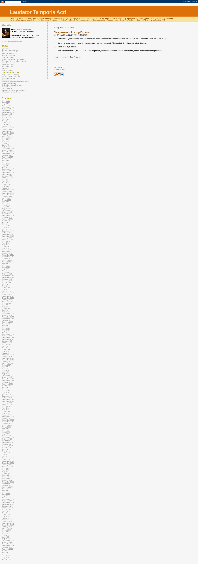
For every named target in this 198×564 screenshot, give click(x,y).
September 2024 (8, 520)
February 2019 (7, 404)
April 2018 (6, 387)
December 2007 (8, 174)
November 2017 (8, 379)
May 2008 (5, 183)
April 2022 (6, 470)
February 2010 (7, 219)
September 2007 (8, 169)
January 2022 (7, 465)
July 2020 (5, 434)
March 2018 (6, 386)
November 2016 (8, 358)
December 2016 (8, 360)
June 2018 (6, 391)
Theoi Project (7, 88)
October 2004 (7, 109)
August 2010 (6, 229)
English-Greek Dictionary (11, 76)
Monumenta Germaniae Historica (14, 61)
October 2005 (7, 129)
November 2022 (8, 482)
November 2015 (8, 337)
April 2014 (6, 305)
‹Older (62, 69)
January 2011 (7, 238)
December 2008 (8, 195)
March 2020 (6, 427)
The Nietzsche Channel (10, 63)
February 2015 (7, 322)
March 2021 (6, 447)
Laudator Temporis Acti (38, 12)
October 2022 (7, 480)
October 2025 (7, 542)
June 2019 (6, 411)
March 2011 (6, 241)
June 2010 (6, 226)
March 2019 (6, 406)
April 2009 (6, 202)
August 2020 (6, 435)
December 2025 (8, 545)
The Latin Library (8, 57)
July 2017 (5, 372)
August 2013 (6, 291)
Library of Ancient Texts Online (13, 59)
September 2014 (8, 313)
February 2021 (7, 446)
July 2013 (5, 289)
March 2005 (6, 117)
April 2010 (6, 222)
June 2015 (6, 329)
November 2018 (8, 399)
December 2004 (8, 112)
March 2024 (6, 509)
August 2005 (6, 126)
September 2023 (8, 499)
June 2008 (6, 184)
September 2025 (8, 540)
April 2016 (6, 346)
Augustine (5, 48)
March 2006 (6, 138)
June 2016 (6, 349)
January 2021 (7, 444)
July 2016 (5, 351)
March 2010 (6, 221)
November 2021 (8, 461)
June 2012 (6, 267)
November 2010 (8, 234)
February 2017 (7, 363)
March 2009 (6, 200)
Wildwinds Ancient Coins (11, 92)
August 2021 (6, 456)
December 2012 (8, 277)
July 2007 (5, 166)
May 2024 (5, 513)
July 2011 (5, 248)
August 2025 (6, 539)
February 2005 (7, 116)
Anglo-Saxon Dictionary (10, 75)
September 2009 (8, 210)
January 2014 (7, 300)
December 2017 (8, 380)
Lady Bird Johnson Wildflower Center (15, 82)
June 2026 (6, 556)
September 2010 (8, 231)
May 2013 (5, 286)
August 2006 (6, 147)
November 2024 (8, 523)
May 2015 (5, 327)
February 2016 (7, 343)
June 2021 (6, 453)
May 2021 (5, 451)
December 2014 (8, 319)
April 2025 (6, 532)
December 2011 (8, 257)
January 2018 (7, 382)
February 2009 (7, 198)
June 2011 (6, 246)
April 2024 (6, 511)
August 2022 (6, 477)
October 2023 (7, 501)
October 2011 (7, 253)
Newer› (56, 69)
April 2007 (6, 160)
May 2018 (5, 389)
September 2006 (8, 148)
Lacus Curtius (7, 80)
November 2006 (8, 152)
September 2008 (8, 190)
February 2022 (7, 466)
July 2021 (5, 454)
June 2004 (6, 102)
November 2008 (8, 193)
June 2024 (6, 515)
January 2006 (7, 135)
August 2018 (6, 394)
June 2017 (6, 370)
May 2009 (5, 203)
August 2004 (6, 105)
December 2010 (8, 236)
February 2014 (7, 301)
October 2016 (7, 356)
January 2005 (7, 114)
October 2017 (7, 377)
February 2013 (7, 281)
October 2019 (7, 418)
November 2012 (8, 276)
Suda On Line (7, 87)
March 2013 (6, 282)
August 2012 (6, 270)
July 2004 (5, 104)
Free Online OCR (8, 78)
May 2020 (5, 430)
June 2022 (6, 473)
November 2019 (8, 420)
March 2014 (6, 303)
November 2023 (8, 502)
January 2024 (7, 506)
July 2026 (5, 557)
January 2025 (7, 527)
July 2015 (5, 331)
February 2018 (7, 384)
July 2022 (5, 475)
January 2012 (7, 258)
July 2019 (5, 413)
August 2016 (6, 353)
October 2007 (7, 171)
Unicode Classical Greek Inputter (14, 90)
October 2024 (7, 521)
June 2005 (6, 123)
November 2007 (8, 172)
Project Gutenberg (8, 70)
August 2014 (6, 312)
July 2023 (5, 496)
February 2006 (7, 136)
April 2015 (6, 325)
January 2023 (7, 485)
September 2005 (8, 128)
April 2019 (6, 408)
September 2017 (8, 375)
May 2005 (5, 121)
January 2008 (7, 176)
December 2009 (8, 215)
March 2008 (6, 179)
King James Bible (8, 55)
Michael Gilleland (23, 29)
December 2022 (8, 484)
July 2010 (5, 227)
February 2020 (7, 425)
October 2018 (7, 398)
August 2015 (6, 332)
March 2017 (6, 365)
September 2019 (8, 417)
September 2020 (8, 437)
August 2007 (6, 167)
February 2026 (7, 549)
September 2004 (8, 107)
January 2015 (7, 320)
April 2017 (6, 367)
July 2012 (5, 269)
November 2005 (8, 131)
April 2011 (5, 243)
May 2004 (5, 100)
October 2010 (7, 233)
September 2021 (8, 458)
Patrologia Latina (8, 66)
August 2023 (6, 497)
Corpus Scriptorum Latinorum (13, 52)
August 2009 (6, 209)
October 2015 (7, 336)
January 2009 (7, 196)
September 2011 (8, 251)
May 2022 (5, 472)
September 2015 (8, 334)
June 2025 (6, 535)
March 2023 (6, 489)
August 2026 (6, 559)
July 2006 (5, 145)
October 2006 (7, 150)
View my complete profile (12, 41)
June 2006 (6, 143)
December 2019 (8, 422)
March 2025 (6, 530)
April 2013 (6, 284)
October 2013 (7, 294)
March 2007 (6, 159)
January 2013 (7, 279)
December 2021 (8, 463)
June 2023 (6, 494)
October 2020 (7, 439)
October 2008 (7, 191)
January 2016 (7, 341)
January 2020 (7, 423)
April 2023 (6, 490)
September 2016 (8, 355)
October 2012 (7, 274)
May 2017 (5, 368)
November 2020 (8, 441)
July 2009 (5, 207)
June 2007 (6, 164)
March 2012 (6, 262)
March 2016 (6, 344)
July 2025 (5, 537)
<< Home (58, 67)
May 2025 (5, 533)
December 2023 (8, 504)
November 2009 (8, 214)
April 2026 (6, 552)
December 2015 (8, 339)
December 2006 (8, 153)
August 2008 (6, 188)
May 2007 (5, 162)
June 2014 (6, 308)
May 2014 (5, 307)
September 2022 (8, 478)
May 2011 (5, 245)
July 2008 (5, 186)
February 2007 (7, 157)
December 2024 (8, 525)
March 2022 (6, 468)
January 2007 (7, 155)
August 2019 (6, 415)
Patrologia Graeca (8, 65)
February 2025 (7, 528)
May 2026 (5, 554)
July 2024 (5, 516)
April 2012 (6, 264)
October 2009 (7, 212)
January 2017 (7, 362)
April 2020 (6, 429)
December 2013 (8, 298)
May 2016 (5, 348)
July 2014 (5, 310)
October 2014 (7, 315)
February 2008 (7, 178)
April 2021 (6, 449)
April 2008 (6, 181)
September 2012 (8, 272)
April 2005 (6, 119)
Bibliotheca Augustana (10, 50)
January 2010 (7, 217)
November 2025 (8, 544)
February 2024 (7, 508)
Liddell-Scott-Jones (9, 83)
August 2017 (6, 374)
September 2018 (8, 396)
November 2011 (8, 255)
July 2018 (5, 392)
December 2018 (8, 401)
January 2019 (7, 403)
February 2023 (7, 487)
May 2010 (5, 224)
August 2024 (6, 518)
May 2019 (5, 410)
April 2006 (6, 140)
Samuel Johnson (8, 54)
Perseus (5, 68)
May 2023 (5, 492)
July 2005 (5, 124)
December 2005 (8, 133)
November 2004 (8, 111)
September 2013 (8, 293)
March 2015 (6, 324)
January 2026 (7, 547)
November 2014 (8, 317)
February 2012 (7, 260)
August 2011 (6, 250)
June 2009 (6, 205)
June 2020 (6, 432)
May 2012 (5, 265)
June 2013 (6, 288)
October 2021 (7, 460)
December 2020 (8, 442)
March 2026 (6, 551)
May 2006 (5, 141)
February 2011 (7, 239)
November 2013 (8, 296)
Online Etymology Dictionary (12, 85)
